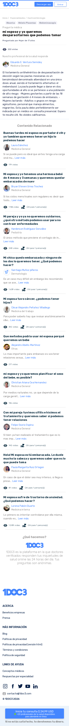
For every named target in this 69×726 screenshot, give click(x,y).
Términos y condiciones (15, 649)
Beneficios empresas (14, 612)
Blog (5, 633)
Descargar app (44, 4)
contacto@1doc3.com (17, 693)
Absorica (10, 22)
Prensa (6, 618)
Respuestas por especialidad (18, 676)
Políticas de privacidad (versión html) (22, 644)
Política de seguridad (14, 655)
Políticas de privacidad (15, 639)
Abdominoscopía (47, 22)
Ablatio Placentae (27, 22)
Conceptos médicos (13, 671)
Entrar (60, 4)
